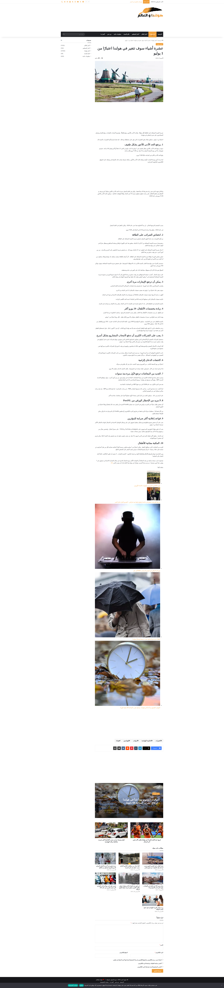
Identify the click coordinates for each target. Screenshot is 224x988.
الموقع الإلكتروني (124, 952)
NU (112, 463)
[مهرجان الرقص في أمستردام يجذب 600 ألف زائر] (127, 537)
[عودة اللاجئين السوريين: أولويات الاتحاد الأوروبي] (153, 478)
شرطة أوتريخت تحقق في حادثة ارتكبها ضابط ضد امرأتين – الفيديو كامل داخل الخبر (137, 502)
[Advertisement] (94, 17)
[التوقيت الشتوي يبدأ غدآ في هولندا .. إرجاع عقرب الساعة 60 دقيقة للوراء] (127, 674)
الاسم (161, 945)
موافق (81, 985)
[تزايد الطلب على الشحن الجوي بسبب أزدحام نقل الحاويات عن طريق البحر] (152, 858)
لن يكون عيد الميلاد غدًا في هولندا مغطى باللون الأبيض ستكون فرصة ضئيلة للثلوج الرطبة (129, 887)
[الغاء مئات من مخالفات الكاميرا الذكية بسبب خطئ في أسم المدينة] (129, 858)
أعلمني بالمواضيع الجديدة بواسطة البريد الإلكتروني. (149, 967)
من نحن (109, 34)
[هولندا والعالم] (150, 12)
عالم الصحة (126, 34)
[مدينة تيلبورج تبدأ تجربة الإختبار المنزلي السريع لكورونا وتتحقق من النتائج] (105, 858)
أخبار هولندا (152, 34)
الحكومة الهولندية (147, 741)
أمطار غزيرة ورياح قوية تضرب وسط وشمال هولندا (146, 639)
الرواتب (135, 741)
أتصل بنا (103, 34)
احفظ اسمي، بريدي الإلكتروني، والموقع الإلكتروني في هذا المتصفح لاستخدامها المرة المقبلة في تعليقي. (137, 960)
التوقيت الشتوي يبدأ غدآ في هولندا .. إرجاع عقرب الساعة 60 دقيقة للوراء (140, 707)
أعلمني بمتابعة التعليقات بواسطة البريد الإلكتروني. (150, 963)
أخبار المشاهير (135, 34)
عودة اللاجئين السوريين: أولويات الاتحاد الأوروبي (147, 485)
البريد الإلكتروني (159, 952)
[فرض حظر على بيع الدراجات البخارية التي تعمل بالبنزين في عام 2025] (105, 878)
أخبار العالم (144, 34)
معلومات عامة (117, 34)
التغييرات (158, 741)
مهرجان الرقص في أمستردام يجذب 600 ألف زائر (146, 570)
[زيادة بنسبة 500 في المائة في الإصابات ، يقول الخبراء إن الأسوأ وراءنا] (152, 878)
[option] (129, 800)
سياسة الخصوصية (104, 982)
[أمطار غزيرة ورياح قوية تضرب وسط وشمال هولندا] (127, 605)
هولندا (117, 741)
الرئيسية (160, 34)
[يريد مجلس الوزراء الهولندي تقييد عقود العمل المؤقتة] (152, 900)
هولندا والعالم (99, 979)
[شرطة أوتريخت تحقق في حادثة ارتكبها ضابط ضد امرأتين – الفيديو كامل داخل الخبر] (153, 494)
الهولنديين (126, 741)
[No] (222, 985)
